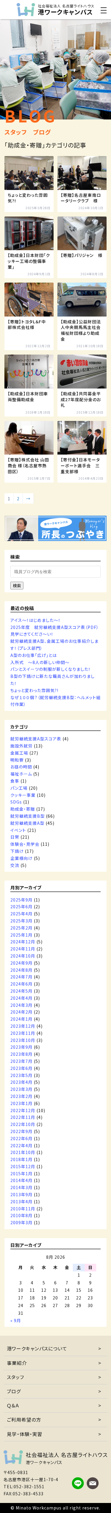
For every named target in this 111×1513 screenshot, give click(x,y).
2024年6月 (21, 984)
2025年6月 (21, 906)
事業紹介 (17, 1362)
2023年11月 (22, 1033)
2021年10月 (22, 1152)
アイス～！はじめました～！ (35, 620)
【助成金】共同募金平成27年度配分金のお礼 (81, 399)
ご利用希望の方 (24, 1419)
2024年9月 (21, 963)
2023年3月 (21, 1089)
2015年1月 (21, 1173)
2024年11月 (22, 949)
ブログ (14, 1391)
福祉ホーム (21, 774)
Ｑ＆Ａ (13, 1405)
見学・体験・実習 (24, 1433)
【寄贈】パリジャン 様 (81, 255)
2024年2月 (21, 1012)
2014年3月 (21, 1187)
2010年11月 (22, 1209)
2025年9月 (21, 900)
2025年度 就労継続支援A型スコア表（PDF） (54, 627)
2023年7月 (21, 1061)
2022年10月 (22, 1124)
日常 (14, 837)
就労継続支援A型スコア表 (35, 739)
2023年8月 (21, 1054)
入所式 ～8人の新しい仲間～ (40, 662)
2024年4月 (21, 998)
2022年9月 (21, 1131)
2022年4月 (21, 1145)
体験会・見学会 (24, 844)
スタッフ (15, 1377)
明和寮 (17, 760)
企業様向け (21, 858)
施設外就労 (21, 746)
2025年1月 (21, 935)
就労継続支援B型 (27, 816)
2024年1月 (21, 1019)
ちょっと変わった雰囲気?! (28, 198)
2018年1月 (21, 1159)
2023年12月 (22, 1026)
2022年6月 (21, 1138)
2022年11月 (22, 1117)
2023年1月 (21, 1103)
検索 (17, 586)
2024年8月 (21, 970)
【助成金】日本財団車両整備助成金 (28, 396)
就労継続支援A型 (27, 823)
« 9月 (15, 1320)
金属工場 (19, 753)
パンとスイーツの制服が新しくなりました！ (50, 669)
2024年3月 (21, 1005)
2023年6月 (21, 1068)
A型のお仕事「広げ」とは (33, 655)
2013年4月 (21, 1201)
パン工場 (19, 788)
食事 (14, 781)
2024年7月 (21, 977)
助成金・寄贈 (22, 809)
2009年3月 (21, 1222)
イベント (18, 830)
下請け (17, 851)
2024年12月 (22, 942)
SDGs (16, 802)
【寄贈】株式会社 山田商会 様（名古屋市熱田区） (28, 465)
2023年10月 (22, 1040)
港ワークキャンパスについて (37, 1348)
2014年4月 (21, 1180)
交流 (14, 865)
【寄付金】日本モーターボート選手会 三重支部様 (80, 465)
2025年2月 (21, 928)
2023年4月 (21, 1082)
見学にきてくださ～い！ (32, 634)
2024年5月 (21, 991)
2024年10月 (22, 956)
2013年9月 (21, 1194)
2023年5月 (21, 1075)
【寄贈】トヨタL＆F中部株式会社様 (27, 324)
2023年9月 (21, 1047)
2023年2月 (21, 1096)
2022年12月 (22, 1110)
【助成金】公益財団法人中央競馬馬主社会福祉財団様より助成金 (81, 330)
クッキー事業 (23, 795)
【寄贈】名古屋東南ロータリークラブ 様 (81, 198)
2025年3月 (21, 921)
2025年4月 (21, 914)
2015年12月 (22, 1166)
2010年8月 (21, 1215)
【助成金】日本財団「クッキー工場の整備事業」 (29, 261)
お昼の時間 (21, 767)
